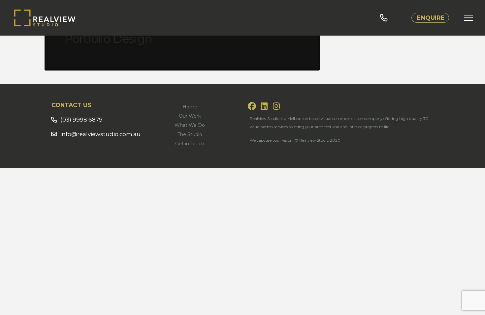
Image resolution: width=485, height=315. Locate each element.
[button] (468, 18)
